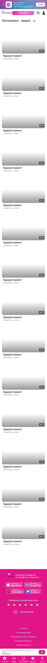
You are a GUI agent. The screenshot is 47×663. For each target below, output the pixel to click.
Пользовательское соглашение (23, 637)
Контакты (23, 628)
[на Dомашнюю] (7, 12)
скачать (40, 4)
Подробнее (6, 654)
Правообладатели (23, 645)
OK (42, 652)
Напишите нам (27, 612)
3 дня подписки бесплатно (23, 13)
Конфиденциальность (23, 641)
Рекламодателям (23, 632)
